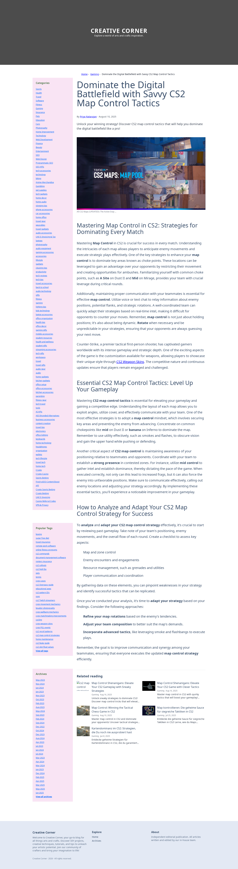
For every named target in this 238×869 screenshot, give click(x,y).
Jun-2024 (40, 687)
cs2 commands (42, 553)
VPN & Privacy (42, 505)
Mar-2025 (40, 785)
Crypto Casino (42, 474)
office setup (41, 384)
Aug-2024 (40, 738)
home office (41, 217)
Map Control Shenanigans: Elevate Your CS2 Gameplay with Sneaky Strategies (113, 687)
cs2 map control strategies (48, 635)
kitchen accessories (44, 392)
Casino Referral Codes (46, 501)
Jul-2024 (39, 754)
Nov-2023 (40, 695)
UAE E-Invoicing (43, 497)
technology (41, 174)
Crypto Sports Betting (45, 489)
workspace (40, 357)
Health (39, 93)
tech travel (40, 404)
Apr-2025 (40, 781)
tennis (38, 577)
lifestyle (39, 260)
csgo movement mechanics (48, 604)
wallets (39, 454)
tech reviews (41, 275)
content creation (43, 423)
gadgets (39, 264)
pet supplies (41, 190)
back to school (42, 287)
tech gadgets (41, 194)
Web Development (44, 139)
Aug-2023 (40, 707)
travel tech (40, 462)
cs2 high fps (41, 569)
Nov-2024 (40, 684)
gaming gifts (41, 330)
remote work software (46, 546)
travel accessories (44, 283)
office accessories (44, 388)
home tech (40, 466)
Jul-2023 (39, 746)
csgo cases (41, 580)
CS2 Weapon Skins (130, 361)
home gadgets (42, 376)
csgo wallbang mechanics (47, 612)
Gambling (40, 186)
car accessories (43, 213)
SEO (38, 155)
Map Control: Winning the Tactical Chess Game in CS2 (112, 709)
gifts (38, 295)
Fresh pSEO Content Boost (47, 481)
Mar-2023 (40, 757)
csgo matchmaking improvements (51, 615)
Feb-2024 (40, 719)
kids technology (43, 310)
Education (40, 120)
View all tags (42, 650)
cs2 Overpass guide (44, 584)
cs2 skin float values (45, 647)
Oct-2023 (40, 699)
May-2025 (40, 789)
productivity (41, 271)
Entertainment (42, 151)
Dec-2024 (40, 773)
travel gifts (40, 365)
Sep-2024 (40, 722)
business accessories (45, 419)
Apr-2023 (40, 742)
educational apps (43, 588)
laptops (39, 240)
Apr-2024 (40, 761)
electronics (41, 431)
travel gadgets (42, 229)
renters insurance (44, 561)
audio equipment (43, 248)
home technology (43, 442)
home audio (41, 201)
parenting (40, 396)
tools (38, 407)
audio (38, 372)
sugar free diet (42, 538)
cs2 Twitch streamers (45, 600)
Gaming (94, 74)
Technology (41, 135)
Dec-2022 (40, 726)
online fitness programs (46, 549)
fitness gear (41, 400)
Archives (96, 840)
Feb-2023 (40, 703)
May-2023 (40, 680)
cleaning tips (41, 267)
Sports (39, 89)
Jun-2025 (40, 792)
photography (41, 244)
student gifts (41, 345)
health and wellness (45, 341)
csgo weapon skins (44, 623)
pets (38, 573)
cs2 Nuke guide (43, 643)
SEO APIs (40, 166)
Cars (38, 124)
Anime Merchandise (45, 182)
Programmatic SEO (44, 163)
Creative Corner (119, 31)
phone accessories (44, 209)
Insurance (40, 112)
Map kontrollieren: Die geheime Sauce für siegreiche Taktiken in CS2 (180, 709)
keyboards (40, 439)
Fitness (39, 104)
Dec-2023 (40, 734)
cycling (39, 619)
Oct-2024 (40, 730)
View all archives (44, 796)
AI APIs (39, 411)
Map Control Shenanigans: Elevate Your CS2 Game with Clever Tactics (178, 685)
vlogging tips (41, 205)
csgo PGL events (43, 627)
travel (38, 361)
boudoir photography (45, 608)
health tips (40, 322)
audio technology (43, 291)
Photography (41, 128)
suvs (38, 596)
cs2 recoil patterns (44, 631)
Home (84, 74)
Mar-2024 (40, 765)
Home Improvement (45, 131)
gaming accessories (45, 252)
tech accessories (43, 170)
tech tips (39, 279)
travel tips (40, 427)
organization (41, 450)
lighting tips (41, 306)
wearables (40, 225)
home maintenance (44, 639)
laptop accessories (44, 314)
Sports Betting (42, 477)
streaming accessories (46, 349)
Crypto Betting (42, 493)
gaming (39, 302)
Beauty (39, 147)
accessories (41, 256)
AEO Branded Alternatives (47, 415)
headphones (41, 446)
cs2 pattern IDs (43, 592)
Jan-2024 (40, 750)
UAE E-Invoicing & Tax (46, 236)
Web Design (41, 159)
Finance (39, 143)
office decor (41, 326)
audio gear (40, 369)
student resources (44, 337)
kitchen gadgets (43, 380)
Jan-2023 (40, 691)
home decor (41, 198)
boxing (39, 534)
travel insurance (43, 542)
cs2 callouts (41, 565)
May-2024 (40, 711)
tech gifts (40, 353)
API (37, 485)
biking (38, 178)
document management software (51, 557)
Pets (38, 116)
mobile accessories (44, 334)
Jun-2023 (40, 769)
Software (40, 100)
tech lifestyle (41, 458)
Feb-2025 (40, 777)
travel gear (41, 221)
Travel (38, 96)
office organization (44, 318)
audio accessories (44, 233)
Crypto (39, 470)
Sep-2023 (40, 715)
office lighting (42, 435)
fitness (39, 299)
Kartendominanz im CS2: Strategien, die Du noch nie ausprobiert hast (114, 730)
